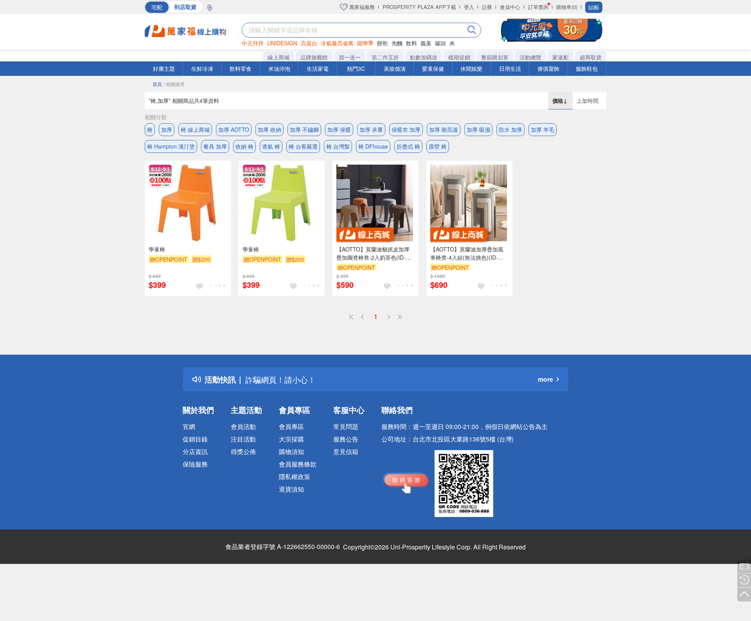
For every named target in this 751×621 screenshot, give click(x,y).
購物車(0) (566, 7)
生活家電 (318, 68)
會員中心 (510, 7)
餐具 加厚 (215, 146)
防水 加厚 (510, 129)
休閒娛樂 (471, 68)
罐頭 (440, 43)
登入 (469, 7)
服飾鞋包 (587, 68)
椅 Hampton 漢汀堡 (171, 146)
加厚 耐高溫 (443, 129)
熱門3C (356, 68)
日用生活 (510, 68)
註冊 (487, 7)
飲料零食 (241, 68)
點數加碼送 (423, 57)
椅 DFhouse (373, 146)
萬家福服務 (361, 7)
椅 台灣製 (338, 146)
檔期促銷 (459, 57)
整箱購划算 (494, 57)
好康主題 (164, 68)
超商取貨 (591, 57)
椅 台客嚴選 (303, 146)
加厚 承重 (371, 129)
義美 (425, 43)
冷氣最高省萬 (337, 43)
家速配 (560, 57)
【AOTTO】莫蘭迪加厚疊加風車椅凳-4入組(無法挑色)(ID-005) (466, 253)
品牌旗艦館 (314, 57)
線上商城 (278, 57)
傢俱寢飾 (548, 68)
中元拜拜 (253, 43)
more (545, 379)
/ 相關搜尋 (174, 84)
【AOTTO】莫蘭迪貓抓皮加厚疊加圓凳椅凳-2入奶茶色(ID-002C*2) (373, 253)
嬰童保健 (433, 68)
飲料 (411, 43)
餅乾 (382, 43)
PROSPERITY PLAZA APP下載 (419, 7)
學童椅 (157, 249)
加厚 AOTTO (233, 129)
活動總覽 (530, 57)
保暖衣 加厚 (406, 129)
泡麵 (397, 43)
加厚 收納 (269, 129)
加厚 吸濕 (478, 129)
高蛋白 (309, 43)
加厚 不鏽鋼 (304, 129)
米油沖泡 (279, 68)
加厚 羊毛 (542, 129)
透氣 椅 (271, 146)
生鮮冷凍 (202, 68)
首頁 (157, 84)
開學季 (365, 43)
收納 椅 (244, 146)
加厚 (166, 129)
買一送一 (350, 57)
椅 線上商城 (195, 129)
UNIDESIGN (282, 43)
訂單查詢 (538, 7)
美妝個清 (395, 68)
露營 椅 (438, 146)
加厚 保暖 (339, 129)
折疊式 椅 (408, 146)
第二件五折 (385, 57)
